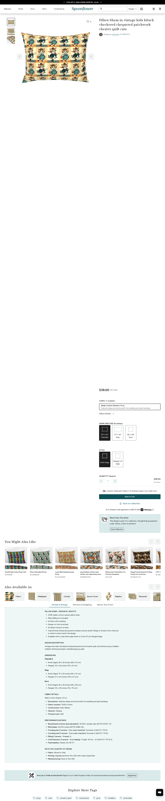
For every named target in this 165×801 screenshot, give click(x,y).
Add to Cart (130, 497)
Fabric (44, 9)
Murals (20, 9)
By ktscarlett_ (9, 574)
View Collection (117, 529)
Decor (33, 9)
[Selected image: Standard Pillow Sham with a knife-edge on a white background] (11, 22)
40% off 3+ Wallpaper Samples (79, 2)
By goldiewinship (85, 577)
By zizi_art (109, 577)
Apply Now (132, 775)
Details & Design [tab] (60, 604)
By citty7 (158, 574)
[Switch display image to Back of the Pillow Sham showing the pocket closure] (11, 40)
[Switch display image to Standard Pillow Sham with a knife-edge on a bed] (11, 31)
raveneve (115, 34)
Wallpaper (7, 9)
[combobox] (132, 9)
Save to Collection (130, 503)
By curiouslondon (60, 577)
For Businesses (59, 9)
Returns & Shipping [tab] (82, 604)
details (96, 2)
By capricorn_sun (136, 577)
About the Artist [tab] (105, 604)
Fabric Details (106, 413)
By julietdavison (34, 574)
